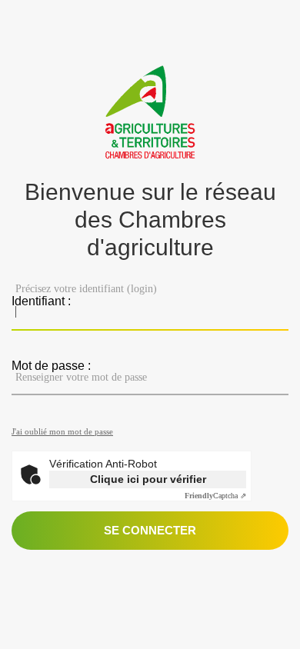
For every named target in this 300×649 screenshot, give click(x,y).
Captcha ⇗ (215, 495)
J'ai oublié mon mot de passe (62, 431)
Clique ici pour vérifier (148, 479)
